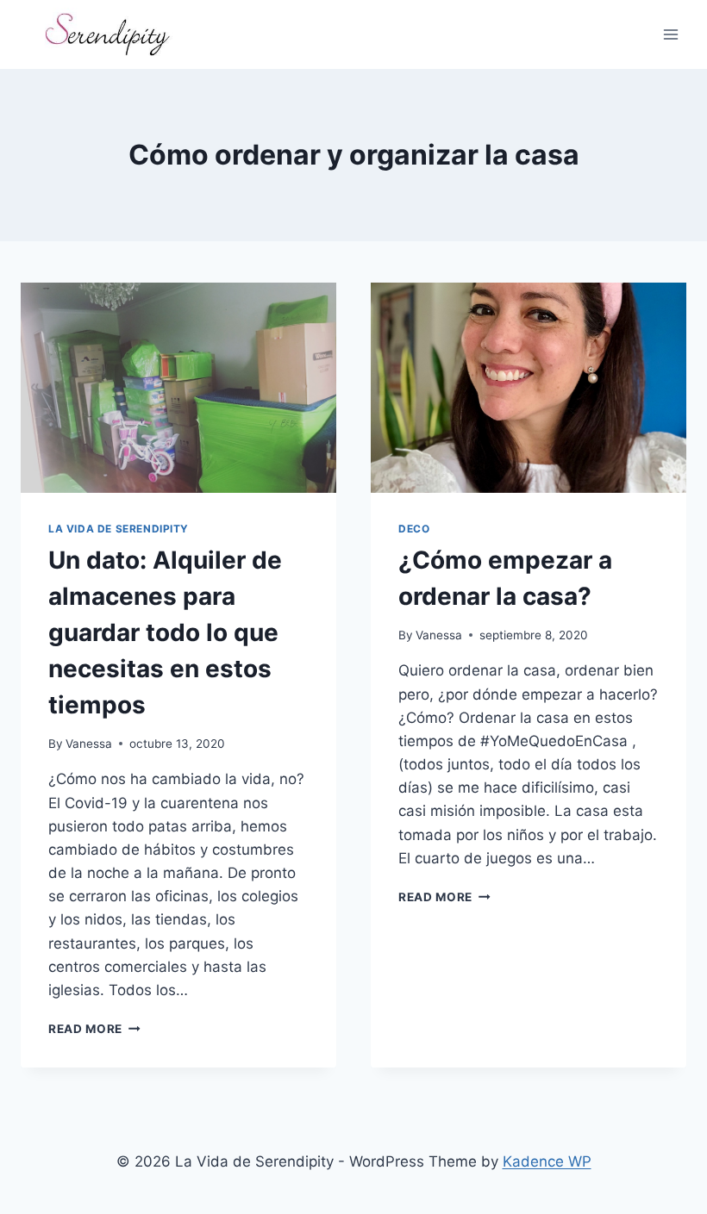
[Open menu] (670, 34)
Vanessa (89, 743)
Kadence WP (547, 1161)
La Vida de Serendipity (118, 528)
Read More (94, 1029)
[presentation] (178, 388)
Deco (413, 528)
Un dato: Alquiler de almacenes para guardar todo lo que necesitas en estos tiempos (165, 632)
